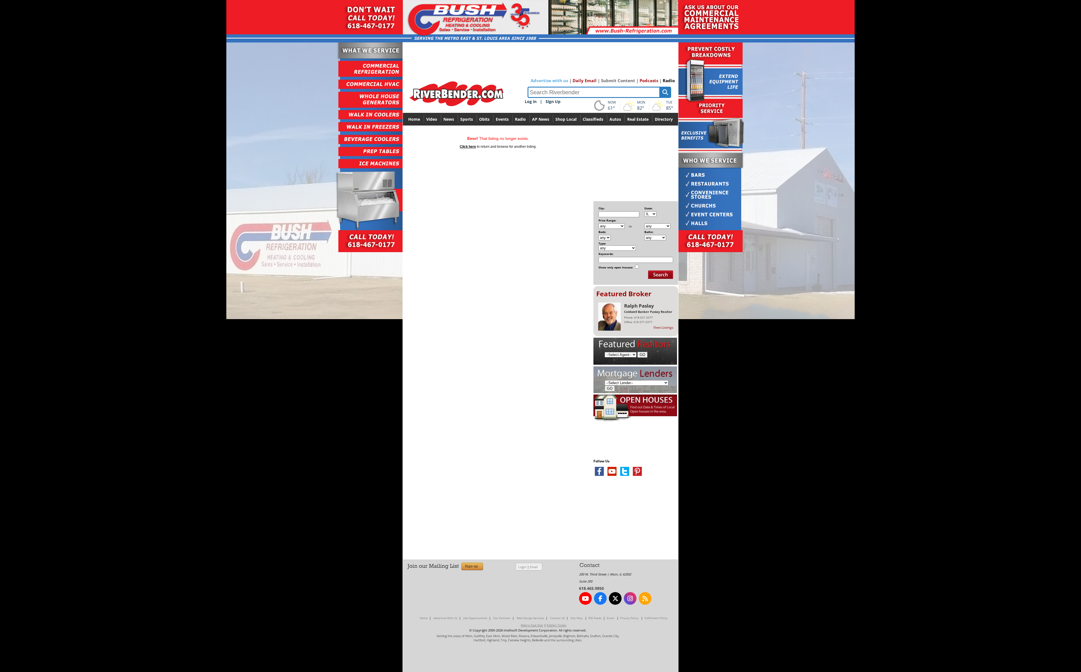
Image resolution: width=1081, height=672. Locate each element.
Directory (664, 119)
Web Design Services (530, 618)
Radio (669, 80)
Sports (466, 119)
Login (522, 567)
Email (534, 567)
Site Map (576, 618)
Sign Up (553, 101)
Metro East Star (532, 625)
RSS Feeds (595, 618)
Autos (615, 119)
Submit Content (618, 80)
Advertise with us (549, 80)
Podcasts (649, 80)
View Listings (663, 327)
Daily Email (585, 80)
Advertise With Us (445, 618)
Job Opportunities (475, 618)
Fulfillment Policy (655, 618)
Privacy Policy (629, 618)
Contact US (557, 618)
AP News (540, 119)
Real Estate (638, 119)
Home (414, 119)
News (448, 119)
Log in (531, 101)
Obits (484, 119)
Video (431, 119)
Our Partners (502, 618)
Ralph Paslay (639, 306)
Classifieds (593, 119)
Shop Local (566, 119)
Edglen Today (556, 625)
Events (502, 119)
